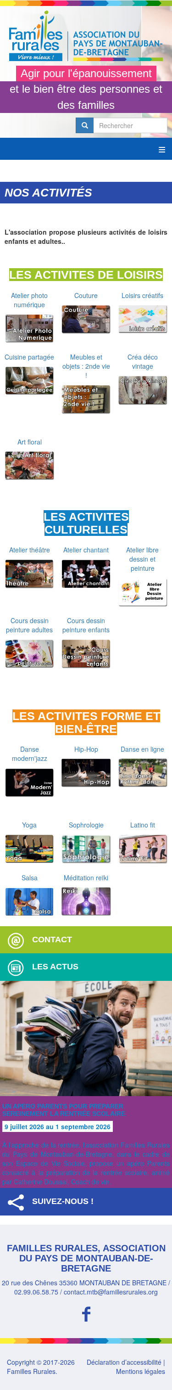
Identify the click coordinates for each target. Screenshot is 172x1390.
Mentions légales (140, 1371)
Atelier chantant (86, 549)
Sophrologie (86, 824)
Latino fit (142, 824)
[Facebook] (85, 1312)
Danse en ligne (142, 749)
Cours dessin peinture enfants (86, 625)
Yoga (29, 824)
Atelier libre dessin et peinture (142, 559)
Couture (86, 295)
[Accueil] (86, 36)
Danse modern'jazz (29, 753)
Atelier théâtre (29, 549)
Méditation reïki (86, 877)
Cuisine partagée (29, 356)
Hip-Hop (86, 749)
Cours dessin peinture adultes (29, 625)
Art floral (29, 441)
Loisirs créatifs (142, 295)
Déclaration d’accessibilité (124, 1362)
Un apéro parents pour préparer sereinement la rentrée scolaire (63, 1110)
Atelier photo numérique (29, 300)
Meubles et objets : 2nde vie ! (86, 366)
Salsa (30, 877)
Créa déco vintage (143, 361)
